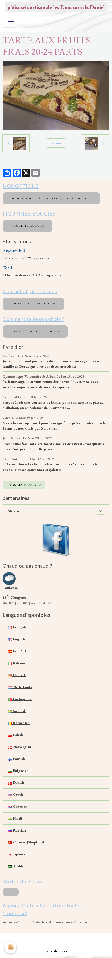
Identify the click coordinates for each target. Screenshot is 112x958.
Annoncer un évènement (69, 922)
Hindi (17, 818)
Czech (17, 794)
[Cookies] (10, 947)
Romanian (21, 722)
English (18, 639)
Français (19, 627)
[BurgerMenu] (10, 23)
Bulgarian (20, 770)
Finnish (18, 758)
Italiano (18, 663)
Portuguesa (22, 698)
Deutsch (19, 675)
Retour (56, 142)
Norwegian (21, 746)
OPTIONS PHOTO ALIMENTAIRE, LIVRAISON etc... (51, 198)
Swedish (19, 710)
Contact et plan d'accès (33, 303)
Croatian (19, 806)
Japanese (19, 854)
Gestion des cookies (56, 951)
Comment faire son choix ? (35, 331)
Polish (17, 734)
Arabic (18, 866)
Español (19, 651)
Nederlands (22, 687)
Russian (19, 830)
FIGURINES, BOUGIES (27, 225)
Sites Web (15, 511)
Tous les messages (23, 484)
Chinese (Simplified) (28, 842)
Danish (18, 782)
